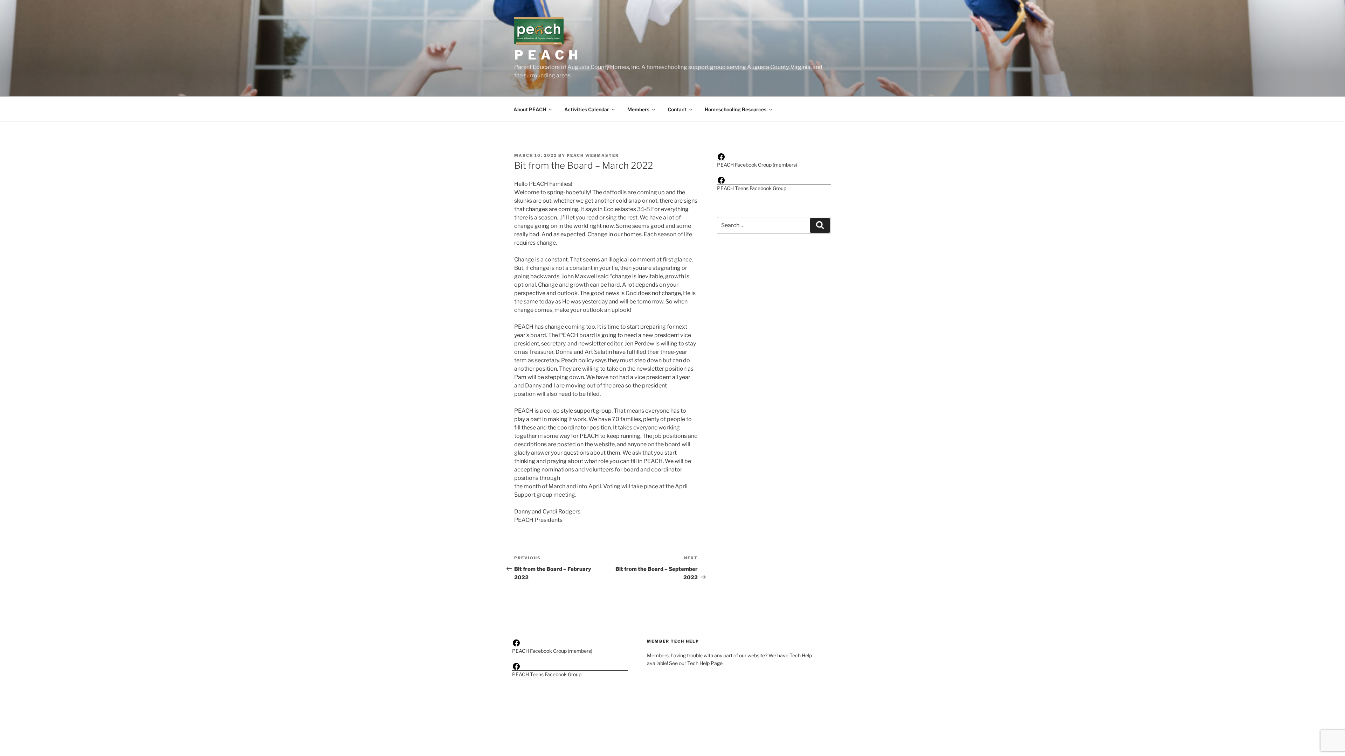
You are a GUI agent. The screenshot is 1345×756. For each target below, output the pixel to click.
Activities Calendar (586, 109)
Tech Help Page (705, 663)
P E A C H (546, 55)
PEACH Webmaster (593, 155)
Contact (677, 109)
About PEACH (529, 109)
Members (638, 109)
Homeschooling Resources (735, 109)
